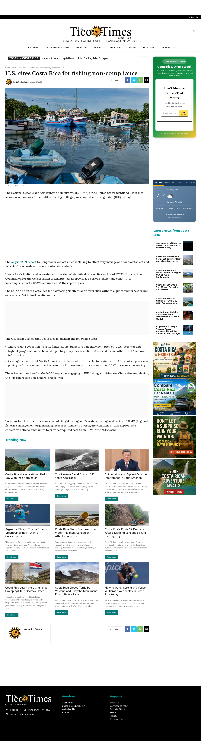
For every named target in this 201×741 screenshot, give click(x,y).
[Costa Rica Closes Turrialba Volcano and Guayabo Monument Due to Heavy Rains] (77, 573)
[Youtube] (21, 714)
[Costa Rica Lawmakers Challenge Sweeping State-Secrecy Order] (27, 573)
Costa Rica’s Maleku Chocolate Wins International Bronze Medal (167, 315)
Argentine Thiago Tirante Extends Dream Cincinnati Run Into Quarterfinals (26, 533)
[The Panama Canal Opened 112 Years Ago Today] (77, 460)
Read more (11, 499)
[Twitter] (134, 80)
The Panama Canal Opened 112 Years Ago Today (75, 476)
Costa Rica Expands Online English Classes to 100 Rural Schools (76, 58)
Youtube (29, 714)
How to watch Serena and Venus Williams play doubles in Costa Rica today (125, 591)
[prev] (140, 58)
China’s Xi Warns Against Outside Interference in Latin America (126, 476)
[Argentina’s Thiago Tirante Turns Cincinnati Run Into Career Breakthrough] (188, 330)
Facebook (15, 709)
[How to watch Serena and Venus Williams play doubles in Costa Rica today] (127, 573)
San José (158, 182)
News (14, 68)
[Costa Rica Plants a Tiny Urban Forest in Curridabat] (188, 288)
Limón (179, 182)
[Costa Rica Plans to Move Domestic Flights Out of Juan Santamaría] (188, 273)
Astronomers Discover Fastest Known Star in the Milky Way (168, 245)
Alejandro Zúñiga (22, 82)
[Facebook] (127, 80)
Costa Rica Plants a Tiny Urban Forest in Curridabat (167, 287)
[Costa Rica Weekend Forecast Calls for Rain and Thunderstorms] (188, 260)
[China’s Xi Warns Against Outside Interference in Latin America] (127, 460)
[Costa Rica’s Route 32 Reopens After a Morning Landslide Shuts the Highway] (127, 515)
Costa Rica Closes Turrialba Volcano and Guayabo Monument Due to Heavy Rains (76, 591)
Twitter (13, 714)
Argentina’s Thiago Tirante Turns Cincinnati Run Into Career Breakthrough (168, 330)
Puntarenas (190, 182)
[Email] (146, 80)
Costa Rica (22, 68)
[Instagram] (25, 710)
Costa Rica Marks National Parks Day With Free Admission (26, 476)
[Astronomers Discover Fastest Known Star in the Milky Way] (188, 246)
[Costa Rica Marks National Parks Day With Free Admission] (27, 460)
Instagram (33, 709)
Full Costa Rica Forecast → (174, 214)
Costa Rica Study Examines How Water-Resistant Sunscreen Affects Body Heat (75, 533)
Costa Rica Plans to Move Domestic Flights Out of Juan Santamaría (168, 273)
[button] (194, 31)
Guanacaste (169, 182)
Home (7, 68)
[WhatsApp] (140, 80)
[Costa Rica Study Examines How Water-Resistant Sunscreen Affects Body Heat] (77, 515)
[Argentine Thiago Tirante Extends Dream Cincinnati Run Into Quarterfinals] (27, 515)
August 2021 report (23, 262)
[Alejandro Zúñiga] (9, 82)
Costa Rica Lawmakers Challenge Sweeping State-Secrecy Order (26, 589)
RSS (48, 709)
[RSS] (43, 710)
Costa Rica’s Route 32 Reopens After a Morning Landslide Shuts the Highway (125, 533)
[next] (145, 58)
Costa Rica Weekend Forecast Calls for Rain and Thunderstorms (168, 258)
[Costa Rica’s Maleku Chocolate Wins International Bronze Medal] (188, 315)
